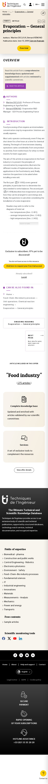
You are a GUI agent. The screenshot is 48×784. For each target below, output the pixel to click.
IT (5, 582)
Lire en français (37, 41)
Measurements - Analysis (16, 598)
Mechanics (9, 602)
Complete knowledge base (24, 406)
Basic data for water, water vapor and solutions (35, 340)
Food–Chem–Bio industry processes (21, 574)
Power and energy (13, 606)
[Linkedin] (20, 638)
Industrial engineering (14, 586)
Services (24, 445)
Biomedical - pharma (14, 554)
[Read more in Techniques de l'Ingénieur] (16, 183)
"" (24, 375)
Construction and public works (19, 558)
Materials (8, 594)
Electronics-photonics (14, 566)
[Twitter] (9, 638)
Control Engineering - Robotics (19, 562)
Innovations (10, 590)
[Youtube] (14, 638)
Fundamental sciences (14, 578)
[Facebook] (3, 638)
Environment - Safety (14, 570)
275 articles (24, 383)
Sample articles (11, 622)
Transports (9, 609)
